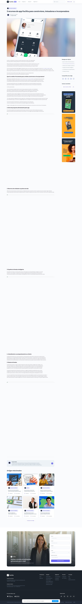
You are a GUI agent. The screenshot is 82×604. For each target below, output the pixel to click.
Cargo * (52, 550)
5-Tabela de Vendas (65, 71)
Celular (52, 545)
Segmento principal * (54, 555)
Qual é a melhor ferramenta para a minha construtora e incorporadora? (68, 61)
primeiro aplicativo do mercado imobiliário (27, 78)
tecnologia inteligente (46, 68)
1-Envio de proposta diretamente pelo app (68, 63)
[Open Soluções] (31, 1)
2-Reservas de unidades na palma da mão (68, 65)
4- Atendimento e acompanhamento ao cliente (68, 69)
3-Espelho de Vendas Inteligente (67, 67)
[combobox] (59, 2)
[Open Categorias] (26, 1)
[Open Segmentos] (37, 1)
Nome (52, 536)
